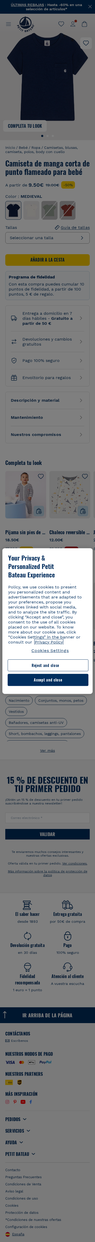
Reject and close (45, 665)
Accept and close (48, 680)
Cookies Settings (50, 650)
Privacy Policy (49, 642)
